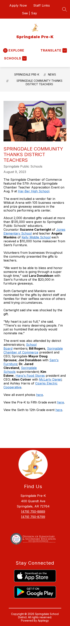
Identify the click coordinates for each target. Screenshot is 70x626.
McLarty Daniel (50, 379)
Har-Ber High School (33, 191)
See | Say (29, 13)
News (52, 74)
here (39, 395)
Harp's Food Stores (30, 375)
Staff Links (41, 5)
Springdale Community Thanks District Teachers (39, 82)
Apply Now (18, 5)
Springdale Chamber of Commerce (33, 350)
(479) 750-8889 (33, 511)
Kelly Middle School (36, 237)
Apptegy (43, 620)
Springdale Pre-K (26, 74)
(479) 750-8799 (33, 517)
